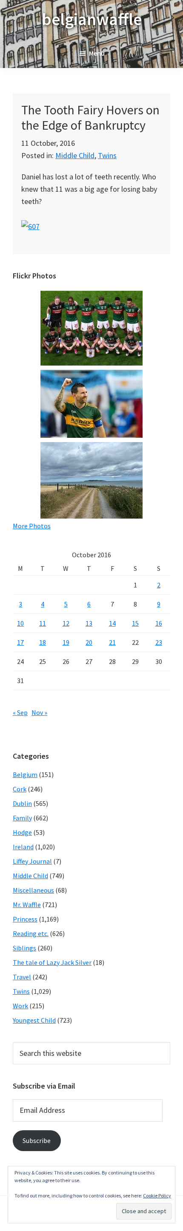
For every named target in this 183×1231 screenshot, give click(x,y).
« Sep (20, 712)
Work (20, 1005)
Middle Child (74, 155)
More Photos (32, 526)
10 (20, 623)
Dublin (22, 803)
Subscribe (37, 1140)
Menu (97, 53)
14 (112, 623)
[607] (30, 226)
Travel (22, 977)
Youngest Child (34, 1020)
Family (22, 818)
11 (42, 623)
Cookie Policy (157, 1195)
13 (89, 623)
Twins (107, 155)
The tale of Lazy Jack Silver (52, 962)
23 (158, 642)
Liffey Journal (32, 861)
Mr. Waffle (27, 904)
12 (66, 623)
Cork (19, 789)
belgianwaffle (92, 19)
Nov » (39, 712)
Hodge (22, 832)
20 (89, 642)
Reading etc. (31, 933)
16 (158, 623)
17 (20, 642)
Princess (25, 919)
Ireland (23, 846)
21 (112, 642)
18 (42, 642)
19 (66, 642)
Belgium (25, 774)
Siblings (24, 948)
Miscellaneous (33, 890)
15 (135, 623)
